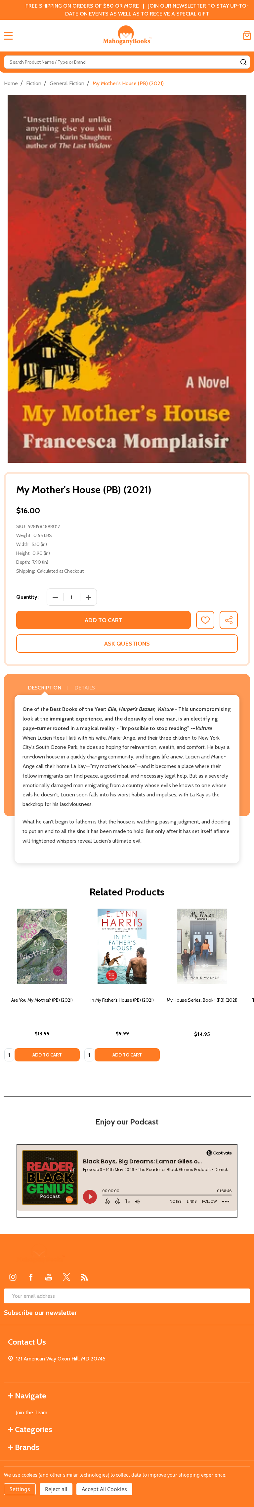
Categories (33, 1429)
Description (44, 688)
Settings (20, 1489)
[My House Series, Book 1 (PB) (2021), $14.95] (202, 946)
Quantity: (27, 597)
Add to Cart (103, 620)
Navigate (30, 1395)
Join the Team (31, 1412)
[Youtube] (49, 1277)
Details (84, 688)
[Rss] (84, 1277)
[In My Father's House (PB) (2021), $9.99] (122, 946)
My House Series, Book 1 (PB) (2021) (202, 1000)
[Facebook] (31, 1277)
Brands (27, 1447)
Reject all (56, 1489)
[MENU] (8, 35)
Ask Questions (127, 643)
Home (11, 83)
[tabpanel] (42, 987)
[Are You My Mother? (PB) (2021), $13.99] (42, 946)
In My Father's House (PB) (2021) (122, 1000)
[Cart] (247, 36)
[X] (66, 1277)
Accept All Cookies (104, 1489)
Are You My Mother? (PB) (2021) (42, 1000)
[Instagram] (13, 1277)
